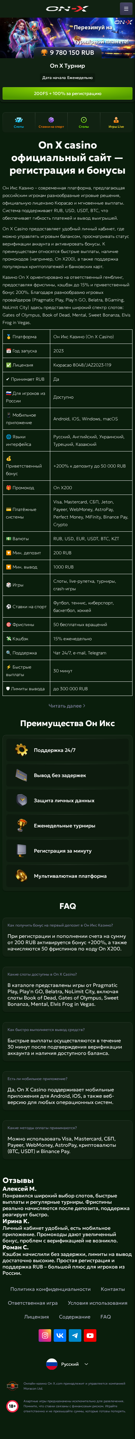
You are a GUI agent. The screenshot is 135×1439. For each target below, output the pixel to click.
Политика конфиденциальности (50, 1289)
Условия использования (97, 1303)
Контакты (113, 1289)
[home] (67, 9)
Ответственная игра (33, 1303)
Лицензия (36, 1316)
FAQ (105, 1316)
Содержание (74, 1316)
